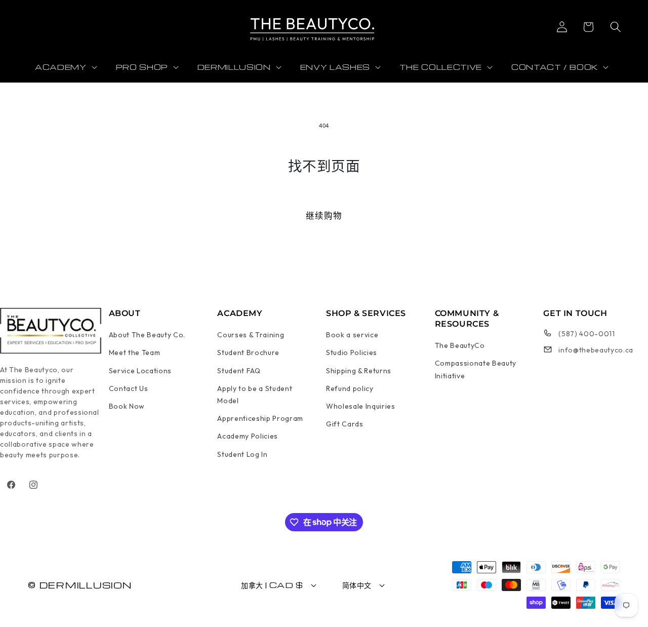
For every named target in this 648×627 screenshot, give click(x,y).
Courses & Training (250, 334)
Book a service (352, 334)
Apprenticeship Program (260, 418)
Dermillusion (85, 585)
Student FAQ (238, 370)
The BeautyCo (460, 345)
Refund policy (350, 388)
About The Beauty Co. (147, 334)
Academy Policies (247, 436)
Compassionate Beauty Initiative (475, 369)
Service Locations (140, 370)
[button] (588, 27)
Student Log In (242, 454)
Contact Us (128, 388)
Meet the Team (134, 352)
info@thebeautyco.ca (595, 350)
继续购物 (324, 215)
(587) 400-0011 (586, 333)
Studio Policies (351, 352)
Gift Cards (344, 423)
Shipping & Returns (358, 370)
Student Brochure (248, 352)
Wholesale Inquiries (360, 406)
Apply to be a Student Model (254, 394)
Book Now (127, 406)
